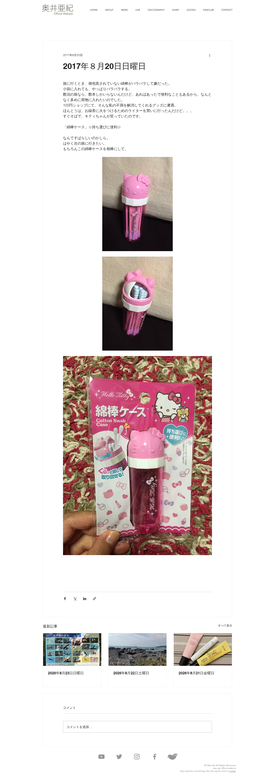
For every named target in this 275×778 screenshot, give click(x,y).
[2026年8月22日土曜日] (138, 649)
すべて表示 (225, 625)
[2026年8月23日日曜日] (72, 649)
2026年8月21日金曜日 (196, 673)
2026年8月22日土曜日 (131, 673)
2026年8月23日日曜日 (66, 673)
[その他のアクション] (209, 55)
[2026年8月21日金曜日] (203, 649)
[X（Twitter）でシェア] (75, 598)
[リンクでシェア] (94, 598)
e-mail (232, 771)
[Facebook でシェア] (65, 598)
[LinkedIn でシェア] (85, 598)
